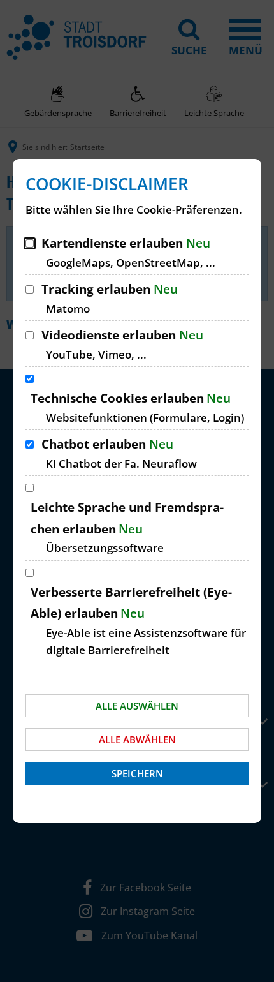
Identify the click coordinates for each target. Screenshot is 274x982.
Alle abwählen (137, 739)
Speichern (137, 773)
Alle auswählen (137, 705)
